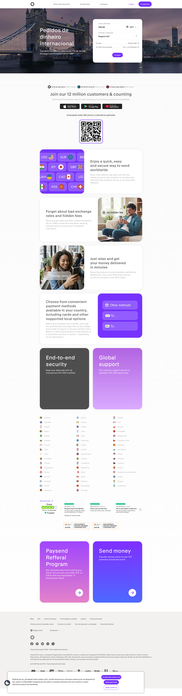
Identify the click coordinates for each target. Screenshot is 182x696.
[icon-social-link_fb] (31, 643)
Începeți (117, 55)
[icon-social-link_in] (37, 643)
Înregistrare (145, 4)
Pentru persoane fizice (61, 4)
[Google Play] (91, 106)
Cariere (83, 619)
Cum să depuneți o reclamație (85, 624)
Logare (131, 4)
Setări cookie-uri (111, 687)
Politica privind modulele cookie (42, 624)
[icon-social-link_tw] (53, 643)
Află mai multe (45, 501)
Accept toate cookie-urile (111, 677)
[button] (7, 683)
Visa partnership (96, 619)
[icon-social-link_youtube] (42, 643)
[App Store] (70, 106)
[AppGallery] (112, 106)
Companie (103, 4)
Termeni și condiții (64, 624)
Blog (32, 619)
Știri (39, 619)
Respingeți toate (111, 682)
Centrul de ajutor (50, 619)
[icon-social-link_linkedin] (47, 643)
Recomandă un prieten (68, 619)
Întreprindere (85, 4)
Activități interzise (107, 624)
